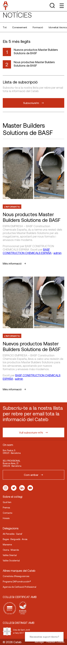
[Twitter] (13, 488)
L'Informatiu (12, 206)
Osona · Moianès (11, 550)
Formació (38, 27)
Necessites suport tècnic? (44, 636)
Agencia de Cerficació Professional (19, 587)
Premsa (6, 507)
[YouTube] (30, 488)
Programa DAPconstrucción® (17, 581)
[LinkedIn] (22, 488)
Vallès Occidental (11, 560)
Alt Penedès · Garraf (12, 534)
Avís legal (39, 642)
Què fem (7, 502)
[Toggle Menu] (61, 5)
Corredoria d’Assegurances (16, 576)
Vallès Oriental (10, 555)
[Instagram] (5, 488)
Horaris (6, 518)
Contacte (7, 513)
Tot (5, 27)
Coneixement (19, 27)
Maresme (7, 544)
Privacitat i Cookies (55, 642)
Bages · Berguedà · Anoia (15, 539)
